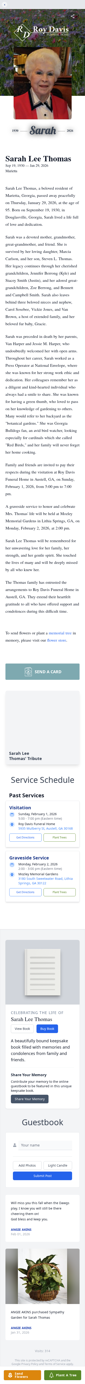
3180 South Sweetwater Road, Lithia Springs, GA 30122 (45, 880)
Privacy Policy (29, 1364)
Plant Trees (60, 837)
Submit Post (43, 1176)
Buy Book (47, 1028)
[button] (42, 1276)
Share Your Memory (30, 1099)
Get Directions (25, 837)
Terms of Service (55, 1364)
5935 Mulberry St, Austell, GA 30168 (45, 828)
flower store (56, 640)
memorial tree (60, 633)
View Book (22, 1028)
